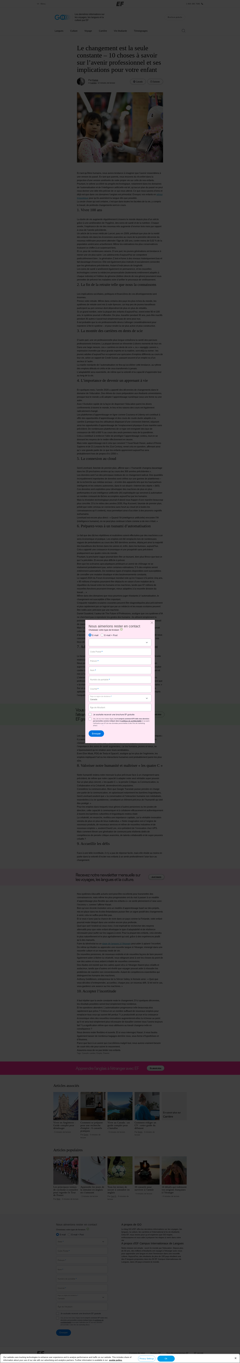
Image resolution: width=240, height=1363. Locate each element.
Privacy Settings (147, 1358)
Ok (166, 1358)
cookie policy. (115, 1360)
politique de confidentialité (131, 721)
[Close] (235, 1358)
